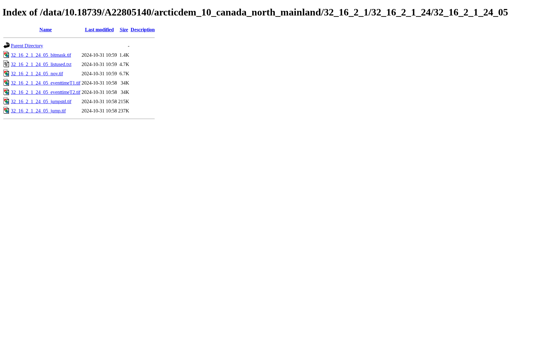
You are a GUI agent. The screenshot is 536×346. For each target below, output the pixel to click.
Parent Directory (27, 45)
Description (143, 29)
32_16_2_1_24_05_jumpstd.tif (41, 101)
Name (45, 29)
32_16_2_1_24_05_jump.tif (38, 110)
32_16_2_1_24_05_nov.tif (37, 73)
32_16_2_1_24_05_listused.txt (41, 64)
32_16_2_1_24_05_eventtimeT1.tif (45, 82)
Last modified (99, 29)
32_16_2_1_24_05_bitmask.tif (41, 55)
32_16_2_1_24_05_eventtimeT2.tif (45, 92)
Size (124, 29)
